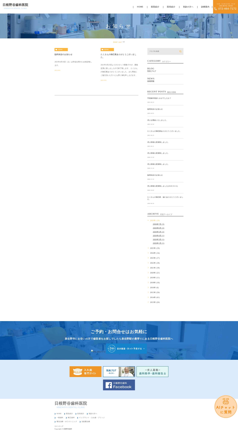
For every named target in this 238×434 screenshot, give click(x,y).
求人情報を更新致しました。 (158, 142)
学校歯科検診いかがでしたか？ (159, 98)
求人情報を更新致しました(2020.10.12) (162, 186)
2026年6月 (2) (158, 228)
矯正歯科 (71, 417)
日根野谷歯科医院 (15, 6)
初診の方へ (93, 413)
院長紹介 (80, 413)
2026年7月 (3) (158, 224)
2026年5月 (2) (158, 232)
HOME (115, 42)
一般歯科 (60, 417)
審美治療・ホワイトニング (67, 421)
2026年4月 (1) (158, 236)
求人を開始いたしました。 (157, 120)
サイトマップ (59, 426)
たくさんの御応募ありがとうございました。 (164, 131)
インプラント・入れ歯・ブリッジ (92, 417)
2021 (120, 42)
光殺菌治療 (86, 421)
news (60, 49)
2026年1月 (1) (158, 243)
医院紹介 (69, 413)
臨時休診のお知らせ (63, 54)
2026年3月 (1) (158, 239)
